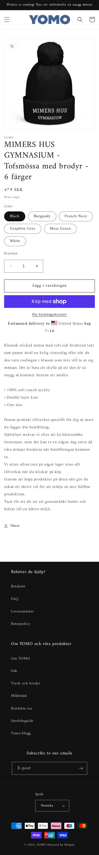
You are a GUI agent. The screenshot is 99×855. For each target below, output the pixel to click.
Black (15, 216)
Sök (14, 671)
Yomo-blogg (21, 733)
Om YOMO (20, 658)
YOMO (41, 845)
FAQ (14, 599)
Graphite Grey (22, 228)
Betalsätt (18, 586)
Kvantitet (11, 253)
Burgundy (42, 216)
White (15, 241)
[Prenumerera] (81, 768)
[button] (7, 20)
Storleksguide (22, 720)
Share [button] (15, 525)
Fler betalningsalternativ (49, 314)
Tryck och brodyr (25, 683)
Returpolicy (20, 623)
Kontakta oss (21, 708)
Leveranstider (22, 611)
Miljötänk (19, 695)
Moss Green (60, 228)
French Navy (76, 216)
